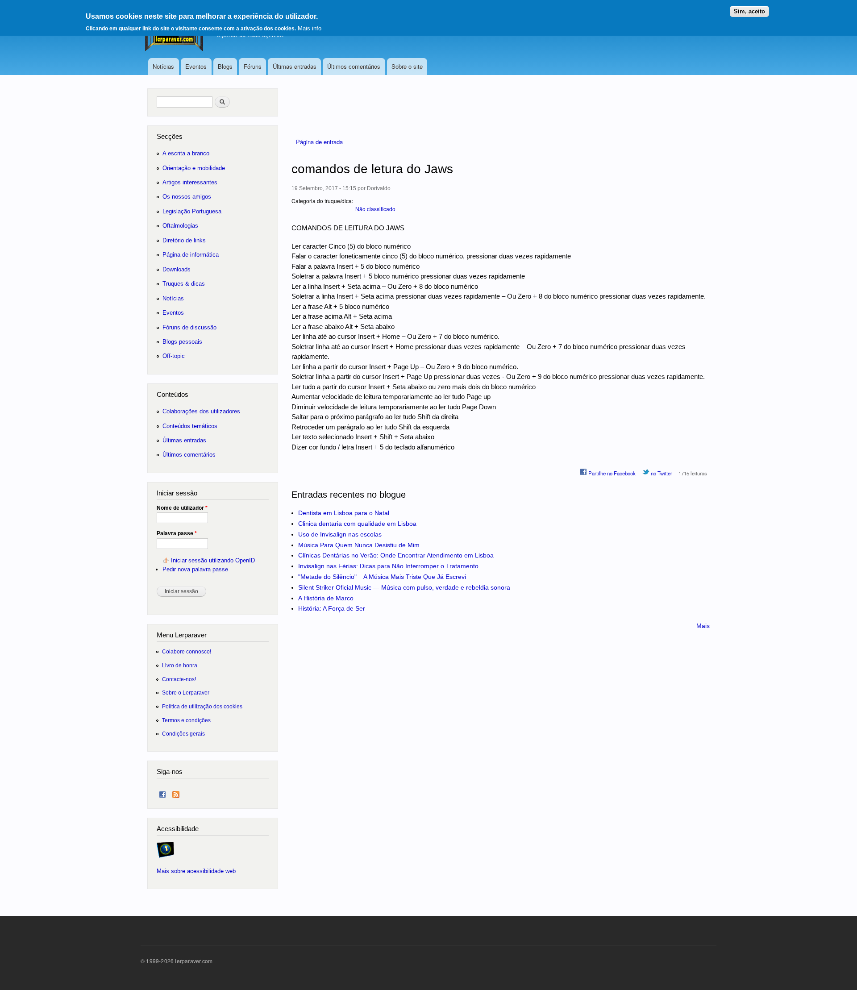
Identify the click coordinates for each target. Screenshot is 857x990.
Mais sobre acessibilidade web (196, 871)
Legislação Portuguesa (191, 211)
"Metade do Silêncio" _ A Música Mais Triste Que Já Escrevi (382, 576)
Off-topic (173, 356)
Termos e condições (186, 720)
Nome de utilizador (182, 508)
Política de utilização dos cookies (202, 706)
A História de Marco (326, 598)
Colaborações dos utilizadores (201, 411)
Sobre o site (407, 66)
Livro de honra (179, 665)
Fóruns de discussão (189, 327)
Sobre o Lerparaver (185, 692)
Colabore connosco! (186, 651)
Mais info (309, 28)
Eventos (196, 66)
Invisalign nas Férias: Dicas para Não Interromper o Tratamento (388, 566)
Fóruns (253, 66)
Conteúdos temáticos (189, 426)
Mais (703, 625)
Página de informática (190, 254)
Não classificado (375, 208)
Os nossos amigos (186, 196)
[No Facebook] (162, 792)
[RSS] (175, 792)
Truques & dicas (183, 283)
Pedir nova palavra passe (195, 569)
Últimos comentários (353, 66)
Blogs (225, 66)
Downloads (176, 269)
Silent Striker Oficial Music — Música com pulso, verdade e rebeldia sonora (404, 587)
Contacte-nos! (179, 679)
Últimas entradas (294, 66)
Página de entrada (319, 141)
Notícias (163, 66)
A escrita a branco (185, 153)
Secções (170, 136)
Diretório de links (184, 240)
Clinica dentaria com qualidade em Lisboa (357, 523)
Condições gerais (183, 733)
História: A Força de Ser (331, 608)
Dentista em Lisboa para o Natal (343, 512)
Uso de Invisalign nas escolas (340, 534)
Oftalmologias (180, 225)
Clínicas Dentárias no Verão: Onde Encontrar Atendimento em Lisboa (396, 555)
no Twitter (660, 473)
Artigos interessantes (189, 182)
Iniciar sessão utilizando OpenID (213, 560)
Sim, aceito (749, 11)
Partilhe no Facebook (611, 473)
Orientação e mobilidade (193, 168)
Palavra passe (177, 533)
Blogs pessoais (182, 341)
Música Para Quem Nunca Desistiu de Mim (359, 545)
